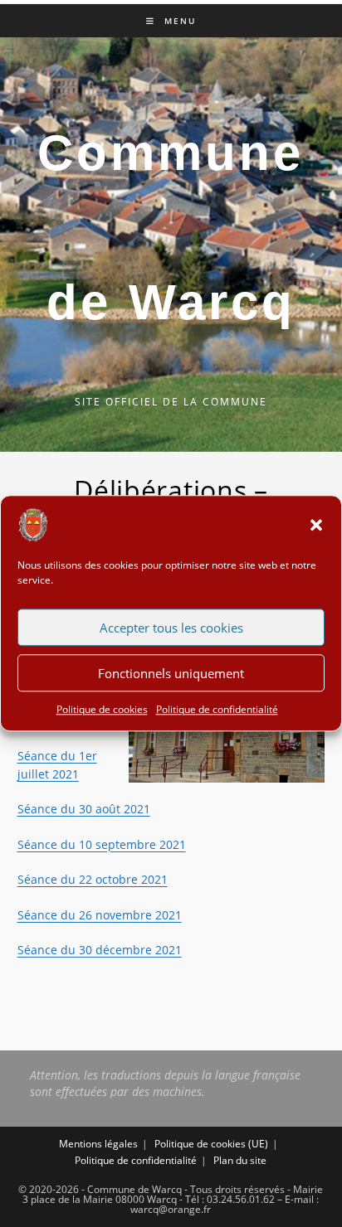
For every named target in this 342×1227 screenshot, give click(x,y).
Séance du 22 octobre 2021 (92, 879)
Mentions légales (98, 1144)
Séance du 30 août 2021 (83, 809)
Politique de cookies (102, 709)
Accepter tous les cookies (171, 627)
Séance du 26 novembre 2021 (99, 915)
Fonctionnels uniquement (171, 673)
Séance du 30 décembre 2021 (99, 950)
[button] (316, 525)
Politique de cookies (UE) (211, 1144)
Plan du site (239, 1160)
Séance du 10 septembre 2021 (101, 844)
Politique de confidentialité (217, 709)
